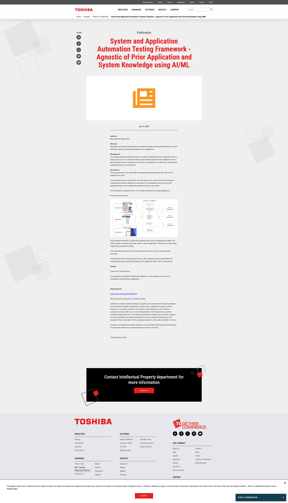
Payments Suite (145, 439)
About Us (176, 448)
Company (86, 17)
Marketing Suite (125, 450)
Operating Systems (146, 443)
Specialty (78, 447)
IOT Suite (123, 447)
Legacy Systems (146, 447)
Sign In (211, 2)
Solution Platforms (126, 439)
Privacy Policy (12, 489)
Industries (80, 434)
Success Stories (178, 470)
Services (124, 458)
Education (176, 459)
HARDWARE (136, 9)
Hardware (79, 458)
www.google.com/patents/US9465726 (123, 294)
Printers (98, 467)
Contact (201, 2)
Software (124, 434)
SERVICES (162, 9)
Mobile (97, 464)
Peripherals (99, 471)
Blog (174, 452)
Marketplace (181, 2)
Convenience (79, 443)
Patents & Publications (100, 17)
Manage (122, 467)
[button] (78, 56)
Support (192, 2)
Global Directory (148, 2)
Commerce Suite (126, 443)
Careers (160, 2)
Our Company (179, 443)
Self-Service (79, 474)
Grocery (77, 439)
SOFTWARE (149, 9)
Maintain (123, 471)
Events (197, 456)
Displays (98, 475)
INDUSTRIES (123, 9)
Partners (170, 2)
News (197, 452)
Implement (123, 464)
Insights (175, 456)
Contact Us (144, 390)
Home (78, 17)
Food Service (79, 450)
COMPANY (174, 9)
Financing (123, 475)
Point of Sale (79, 464)
